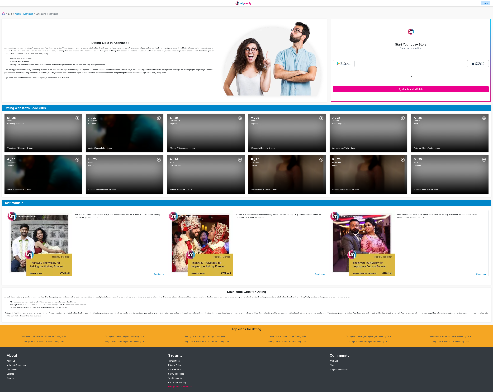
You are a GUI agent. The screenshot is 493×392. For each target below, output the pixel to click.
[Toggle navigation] (4, 3)
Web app (334, 361)
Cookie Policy (174, 369)
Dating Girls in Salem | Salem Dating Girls (287, 342)
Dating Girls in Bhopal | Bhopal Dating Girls (124, 336)
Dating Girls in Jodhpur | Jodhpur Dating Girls (205, 336)
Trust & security (175, 378)
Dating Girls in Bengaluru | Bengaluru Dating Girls (368, 336)
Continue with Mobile (412, 89)
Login (485, 3)
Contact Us (12, 369)
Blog (332, 365)
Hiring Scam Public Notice (180, 387)
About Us (11, 361)
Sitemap (10, 378)
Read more (159, 274)
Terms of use (174, 361)
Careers (10, 374)
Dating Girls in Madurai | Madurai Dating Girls (368, 342)
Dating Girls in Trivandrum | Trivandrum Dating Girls (205, 342)
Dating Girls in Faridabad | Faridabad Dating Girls (43, 336)
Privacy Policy (174, 365)
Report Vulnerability (177, 382)
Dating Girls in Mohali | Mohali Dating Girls (449, 342)
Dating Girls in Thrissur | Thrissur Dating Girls (43, 342)
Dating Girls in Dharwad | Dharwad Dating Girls (124, 342)
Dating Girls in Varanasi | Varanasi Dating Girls (450, 336)
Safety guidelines (176, 374)
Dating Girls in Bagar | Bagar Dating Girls (287, 336)
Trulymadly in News (339, 369)
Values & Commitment (17, 365)
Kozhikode (28, 14)
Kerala (18, 14)
